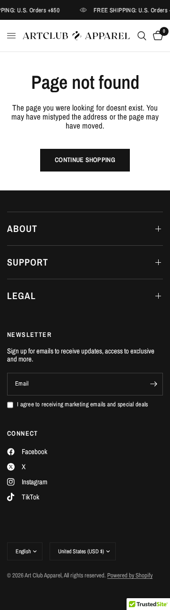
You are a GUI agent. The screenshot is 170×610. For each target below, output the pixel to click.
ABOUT (22, 228)
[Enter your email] (153, 384)
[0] (156, 36)
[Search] (142, 36)
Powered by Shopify (130, 575)
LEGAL (21, 295)
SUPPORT (27, 262)
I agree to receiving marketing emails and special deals (82, 404)
